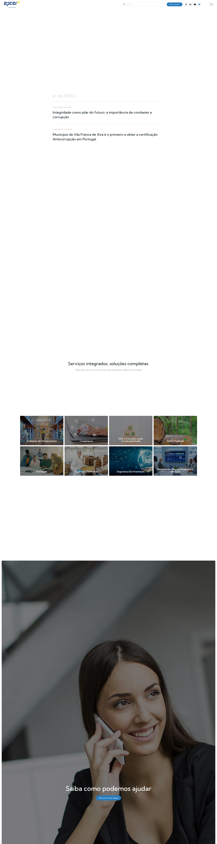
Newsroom (68, 107)
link (42, 430)
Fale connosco (174, 4)
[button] (211, 4)
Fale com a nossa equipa (108, 798)
